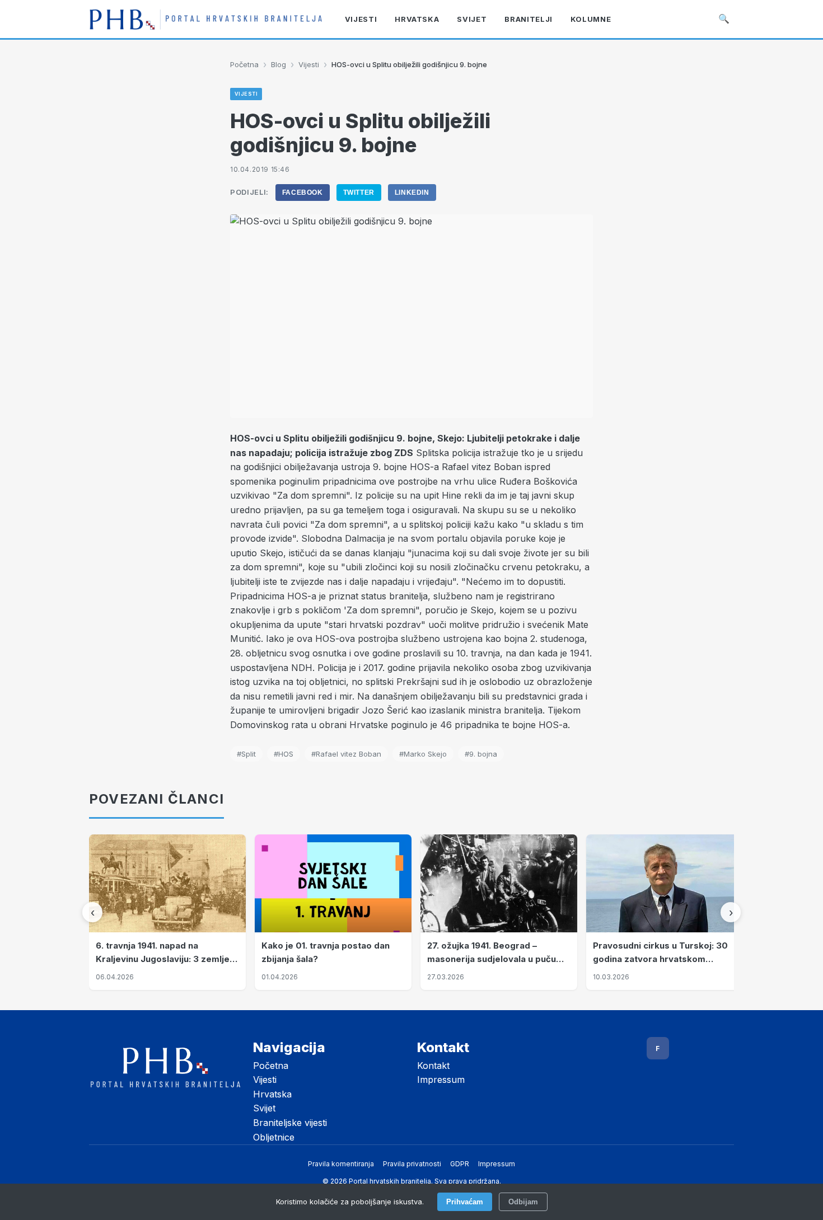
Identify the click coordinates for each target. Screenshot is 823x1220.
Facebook (302, 192)
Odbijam (523, 1202)
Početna (244, 64)
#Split (246, 753)
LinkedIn (412, 192)
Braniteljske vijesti (290, 1122)
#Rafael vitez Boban (346, 753)
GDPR (459, 1164)
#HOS (283, 753)
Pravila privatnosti (412, 1164)
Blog (278, 64)
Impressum (441, 1079)
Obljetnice (273, 1137)
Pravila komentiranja (341, 1164)
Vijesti (308, 64)
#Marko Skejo (423, 753)
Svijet (264, 1108)
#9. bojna (481, 753)
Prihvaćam (464, 1202)
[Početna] (205, 19)
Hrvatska (272, 1094)
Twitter (359, 192)
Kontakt (433, 1065)
